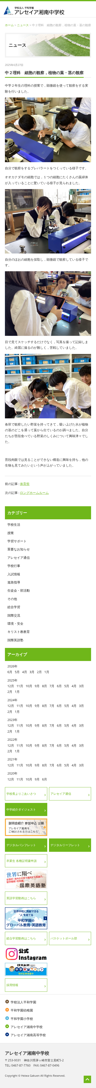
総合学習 (13, 607)
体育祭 (25, 484)
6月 (9, 672)
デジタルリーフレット (65, 845)
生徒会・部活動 (18, 590)
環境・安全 (15, 623)
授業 (10, 533)
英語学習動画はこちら (21, 898)
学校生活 (13, 524)
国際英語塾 (15, 640)
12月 (10, 686)
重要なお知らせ (18, 549)
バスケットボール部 (63, 938)
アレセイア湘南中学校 (24, 1027)
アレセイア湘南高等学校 (25, 1035)
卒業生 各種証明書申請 (21, 861)
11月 (19, 686)
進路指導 (13, 582)
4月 (24, 672)
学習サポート (17, 541)
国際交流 (13, 615)
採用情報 (12, 985)
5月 (17, 672)
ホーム (9, 25)
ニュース (23, 25)
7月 (51, 686)
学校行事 (13, 565)
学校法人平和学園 (20, 1002)
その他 (12, 599)
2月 (39, 672)
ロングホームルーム (34, 492)
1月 (46, 672)
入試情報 (13, 574)
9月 (37, 686)
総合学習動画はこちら (21, 938)
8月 (44, 686)
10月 (29, 686)
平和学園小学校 (19, 1018)
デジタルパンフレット (21, 845)
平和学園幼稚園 (19, 1010)
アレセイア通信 (18, 557)
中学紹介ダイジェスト (21, 809)
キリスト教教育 (18, 631)
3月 (32, 672)
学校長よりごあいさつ (21, 794)
